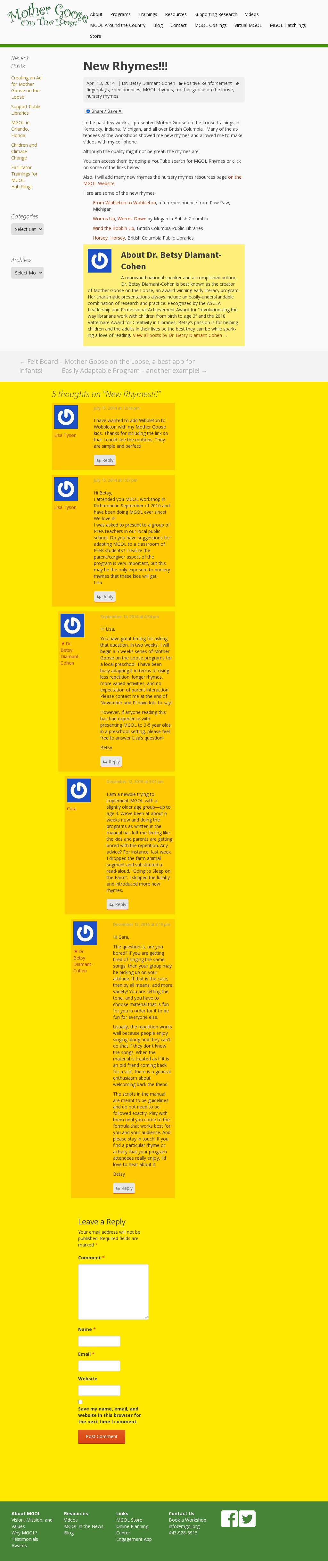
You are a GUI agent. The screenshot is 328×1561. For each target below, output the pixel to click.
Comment (91, 1258)
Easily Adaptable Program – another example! (135, 370)
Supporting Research (215, 14)
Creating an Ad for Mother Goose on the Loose (26, 87)
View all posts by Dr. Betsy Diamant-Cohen (180, 335)
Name (87, 1329)
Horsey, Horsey (109, 238)
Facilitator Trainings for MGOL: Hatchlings (24, 177)
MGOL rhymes (158, 89)
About (96, 14)
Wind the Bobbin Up (113, 228)
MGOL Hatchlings (288, 25)
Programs (120, 14)
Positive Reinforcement (208, 83)
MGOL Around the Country (117, 25)
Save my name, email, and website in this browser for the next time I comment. (109, 1415)
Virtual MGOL (248, 25)
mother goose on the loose (204, 89)
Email (86, 1354)
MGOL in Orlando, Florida (20, 128)
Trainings (147, 14)
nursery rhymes (102, 96)
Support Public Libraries (26, 109)
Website (87, 1379)
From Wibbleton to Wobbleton (124, 203)
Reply (107, 460)
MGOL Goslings (210, 25)
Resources (176, 14)
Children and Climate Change (24, 151)
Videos (252, 14)
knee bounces (125, 89)
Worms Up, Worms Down (119, 219)
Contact (178, 25)
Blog (158, 25)
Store (95, 36)
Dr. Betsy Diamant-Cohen (148, 83)
